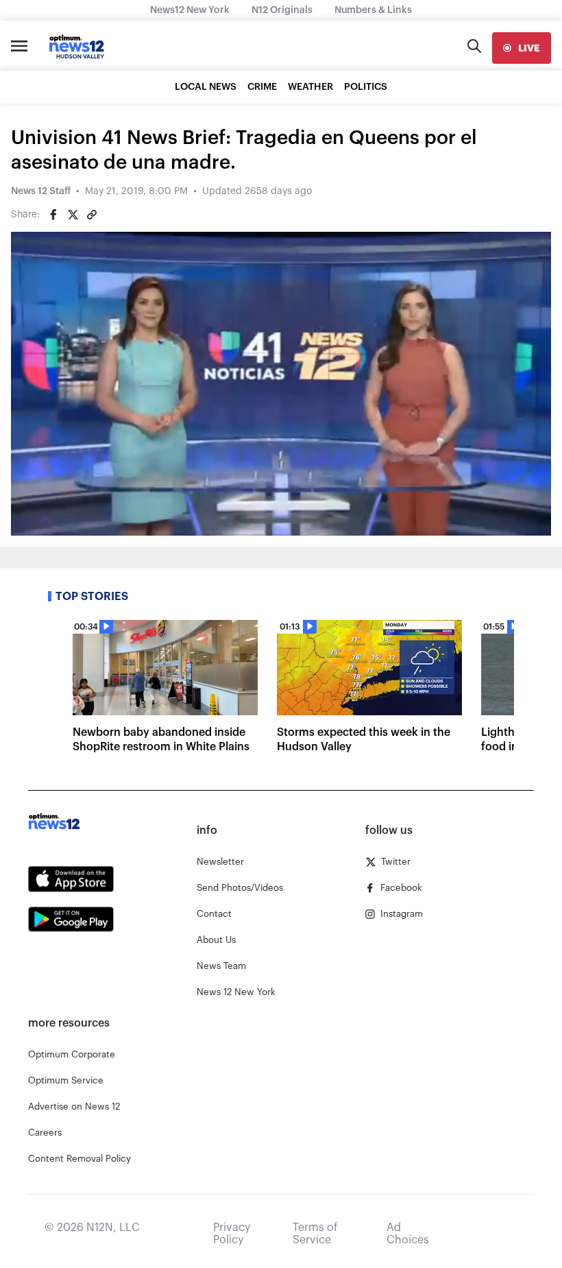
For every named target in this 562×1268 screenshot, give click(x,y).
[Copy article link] (91, 214)
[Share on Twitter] (72, 214)
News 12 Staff (41, 191)
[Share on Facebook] (53, 214)
